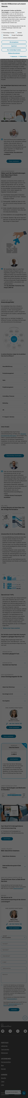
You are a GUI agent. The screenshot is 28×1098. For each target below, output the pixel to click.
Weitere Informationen (14, 53)
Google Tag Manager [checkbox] (17, 35)
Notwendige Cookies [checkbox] (8, 32)
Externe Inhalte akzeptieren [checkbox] (10, 37)
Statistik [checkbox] (20, 32)
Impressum (14, 56)
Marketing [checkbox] (5, 35)
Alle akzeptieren (14, 42)
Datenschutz (23, 56)
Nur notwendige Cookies (14, 50)
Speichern (14, 46)
